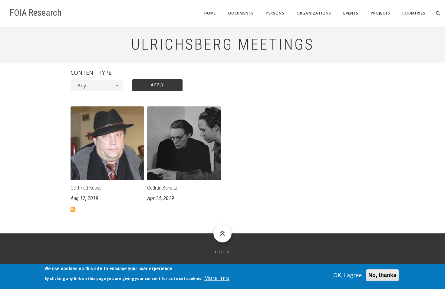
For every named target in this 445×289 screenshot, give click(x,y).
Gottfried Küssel (87, 188)
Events (350, 13)
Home (210, 13)
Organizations (314, 13)
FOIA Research (36, 12)
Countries (413, 13)
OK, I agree (347, 275)
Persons (275, 13)
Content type (91, 72)
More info (216, 278)
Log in (222, 252)
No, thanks (382, 275)
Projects (381, 13)
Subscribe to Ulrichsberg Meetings (73, 209)
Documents (241, 13)
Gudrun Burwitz (162, 188)
